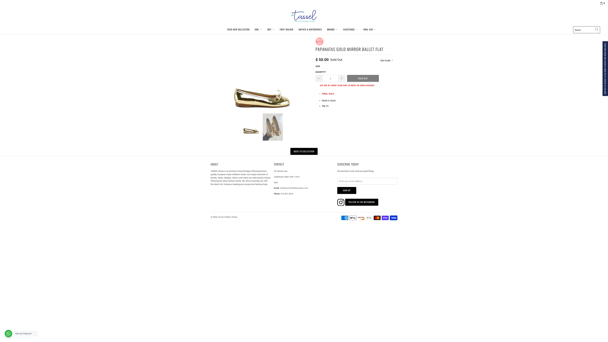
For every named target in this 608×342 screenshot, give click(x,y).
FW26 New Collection (238, 29)
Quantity (321, 72)
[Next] (309, 73)
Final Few (368, 29)
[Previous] (214, 73)
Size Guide (385, 60)
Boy (269, 29)
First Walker (286, 29)
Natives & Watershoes (310, 29)
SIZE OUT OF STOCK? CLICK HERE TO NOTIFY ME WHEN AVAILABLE (347, 85)
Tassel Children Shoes (228, 217)
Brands (331, 29)
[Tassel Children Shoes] (304, 16)
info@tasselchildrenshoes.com (294, 188)
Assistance (349, 29)
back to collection (304, 151)
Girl (257, 29)
